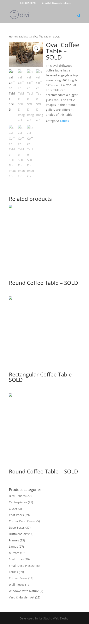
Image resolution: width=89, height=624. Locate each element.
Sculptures (16, 559)
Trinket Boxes (18, 578)
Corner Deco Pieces (22, 521)
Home (13, 36)
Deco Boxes (17, 527)
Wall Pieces (16, 585)
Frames (14, 540)
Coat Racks (16, 515)
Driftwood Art (18, 534)
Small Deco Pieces (21, 566)
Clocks (13, 509)
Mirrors (14, 553)
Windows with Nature (24, 591)
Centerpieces (18, 502)
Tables (23, 36)
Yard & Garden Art (21, 597)
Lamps (13, 546)
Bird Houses (17, 496)
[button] (36, 48)
